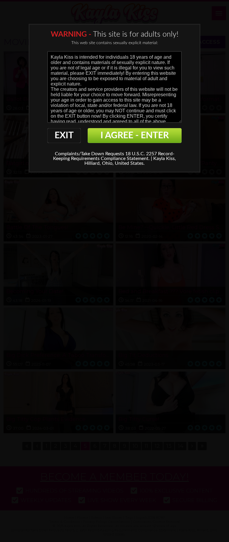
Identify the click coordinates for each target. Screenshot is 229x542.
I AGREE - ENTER (134, 135)
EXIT (64, 135)
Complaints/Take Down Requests (89, 153)
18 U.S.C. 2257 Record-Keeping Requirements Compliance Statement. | (113, 156)
